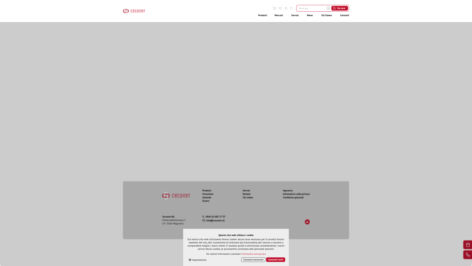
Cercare (341, 8)
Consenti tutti (275, 259)
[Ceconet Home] (134, 11)
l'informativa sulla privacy (253, 253)
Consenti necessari (253, 259)
